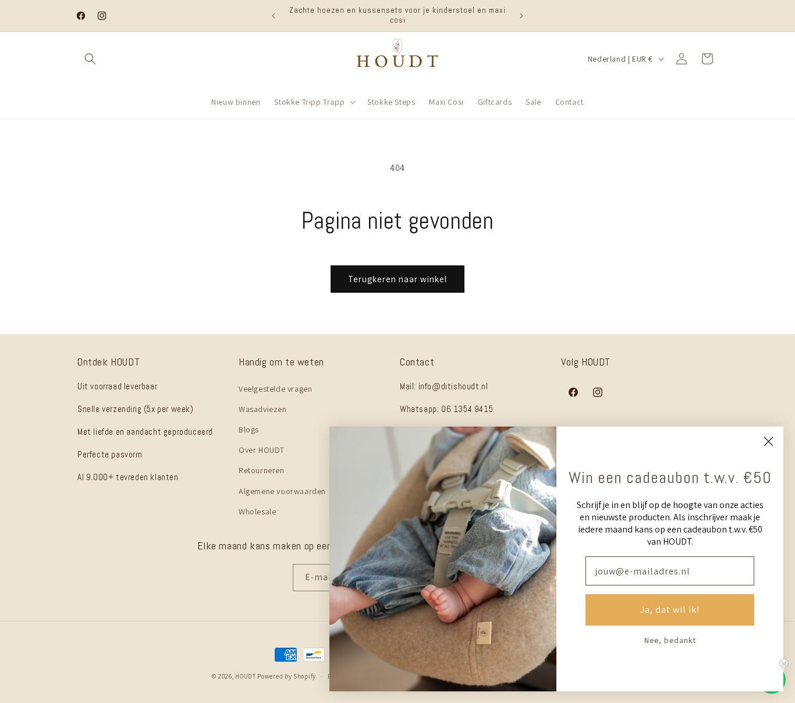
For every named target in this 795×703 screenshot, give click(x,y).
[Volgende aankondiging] (521, 16)
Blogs (249, 429)
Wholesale (257, 511)
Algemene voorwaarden (282, 490)
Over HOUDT (262, 449)
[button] (90, 59)
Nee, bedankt (670, 640)
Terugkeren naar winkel (397, 279)
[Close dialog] (768, 441)
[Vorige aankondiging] (273, 16)
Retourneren (262, 470)
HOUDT (245, 676)
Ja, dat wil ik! (670, 609)
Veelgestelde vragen (275, 388)
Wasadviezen (263, 408)
